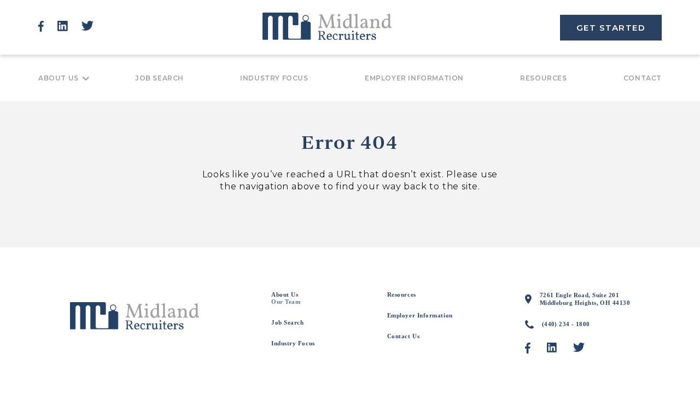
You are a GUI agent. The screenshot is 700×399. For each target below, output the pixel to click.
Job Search (159, 78)
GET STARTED (611, 27)
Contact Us (403, 336)
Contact (642, 78)
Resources (543, 78)
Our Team (285, 301)
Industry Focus (274, 78)
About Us (58, 78)
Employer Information (414, 78)
